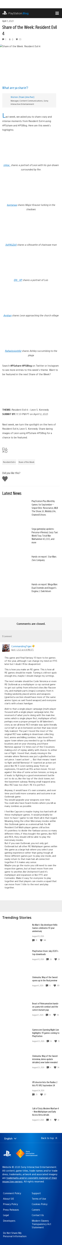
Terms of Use (39, 1198)
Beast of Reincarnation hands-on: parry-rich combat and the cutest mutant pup (45, 1006)
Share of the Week (26, 462)
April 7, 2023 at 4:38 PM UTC (22, 649)
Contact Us (38, 1215)
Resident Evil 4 (9, 462)
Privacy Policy (10, 1204)
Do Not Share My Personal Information (14, 1234)
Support (36, 1193)
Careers (36, 1209)
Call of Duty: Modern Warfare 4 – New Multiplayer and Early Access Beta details (45, 1111)
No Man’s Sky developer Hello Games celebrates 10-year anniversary (44, 927)
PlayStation (18, 13)
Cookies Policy (39, 1204)
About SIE (8, 1198)
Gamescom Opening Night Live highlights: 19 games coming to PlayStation (45, 1032)
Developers (9, 1220)
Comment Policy (12, 1193)
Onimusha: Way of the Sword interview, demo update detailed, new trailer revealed (44, 1059)
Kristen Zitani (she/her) (22, 96)
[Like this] (41, 940)
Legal (6, 1215)
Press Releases (11, 1209)
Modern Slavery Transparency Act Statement (41, 1224)
